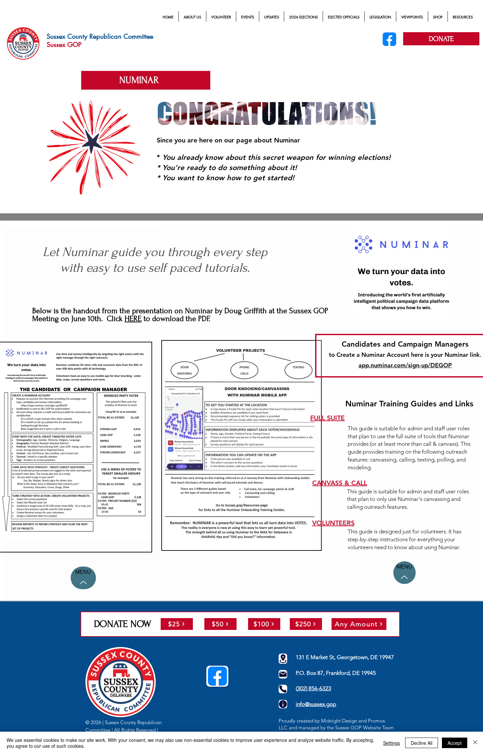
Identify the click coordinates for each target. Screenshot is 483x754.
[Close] (475, 743)
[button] (192, 17)
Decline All (421, 743)
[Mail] (283, 674)
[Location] (283, 659)
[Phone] (283, 689)
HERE (133, 318)
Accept (455, 743)
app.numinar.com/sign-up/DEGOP (405, 365)
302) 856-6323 (314, 688)
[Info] (283, 704)
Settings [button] (391, 743)
